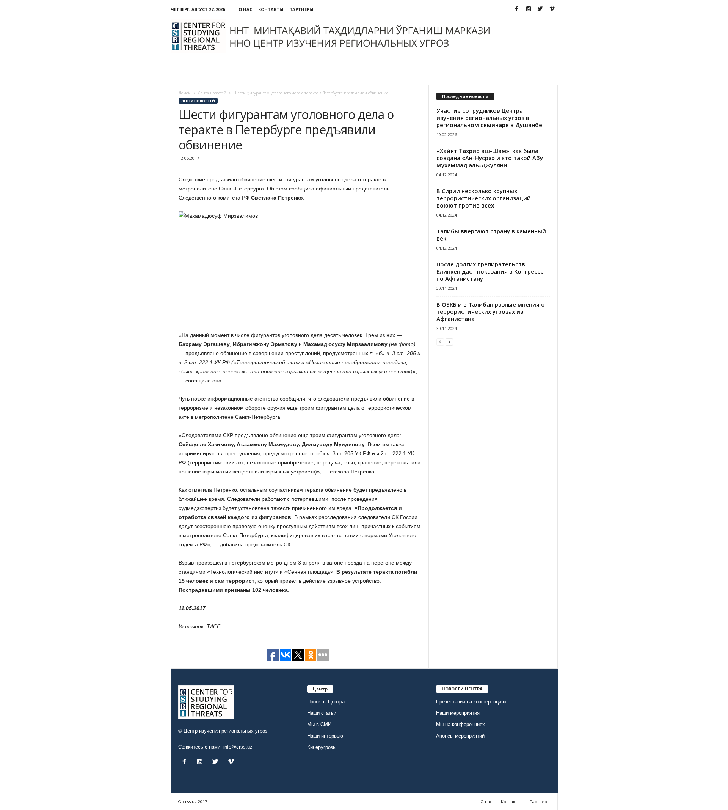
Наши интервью (325, 736)
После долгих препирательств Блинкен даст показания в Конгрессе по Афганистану (490, 271)
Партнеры (301, 9)
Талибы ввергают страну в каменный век (491, 234)
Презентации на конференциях (471, 702)
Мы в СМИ (319, 724)
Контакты (270, 9)
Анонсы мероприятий (460, 736)
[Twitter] (540, 9)
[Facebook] (516, 9)
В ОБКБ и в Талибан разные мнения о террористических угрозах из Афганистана (490, 311)
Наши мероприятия (458, 713)
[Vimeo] (552, 9)
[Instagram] (528, 9)
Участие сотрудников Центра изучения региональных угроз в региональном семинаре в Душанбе (489, 118)
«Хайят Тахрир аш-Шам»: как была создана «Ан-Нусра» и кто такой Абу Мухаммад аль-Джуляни (489, 158)
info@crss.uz (238, 747)
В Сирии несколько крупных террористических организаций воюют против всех (483, 198)
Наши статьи (321, 713)
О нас (245, 9)
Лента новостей (198, 100)
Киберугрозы (321, 747)
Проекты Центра (326, 702)
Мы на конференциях (460, 724)
